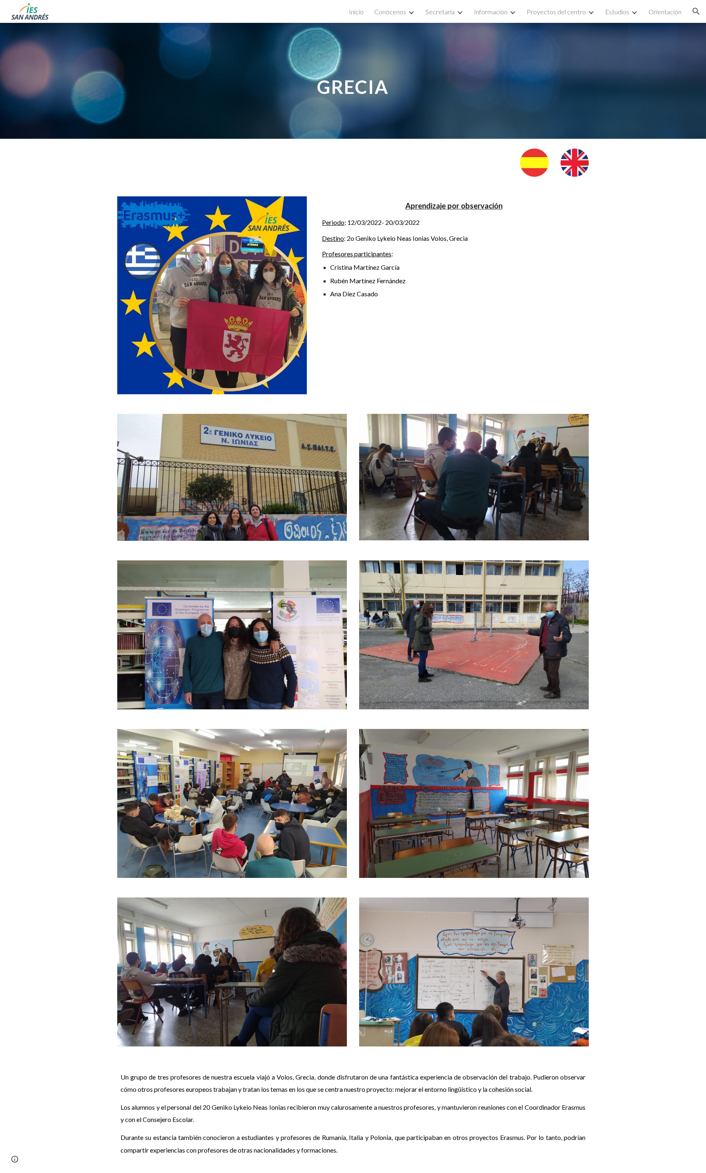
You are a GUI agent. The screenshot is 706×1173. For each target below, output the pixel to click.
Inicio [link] (356, 12)
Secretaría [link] (440, 12)
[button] (696, 11)
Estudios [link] (617, 12)
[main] (352, 80)
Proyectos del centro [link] (556, 12)
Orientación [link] (664, 12)
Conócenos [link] (390, 12)
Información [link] (490, 12)
